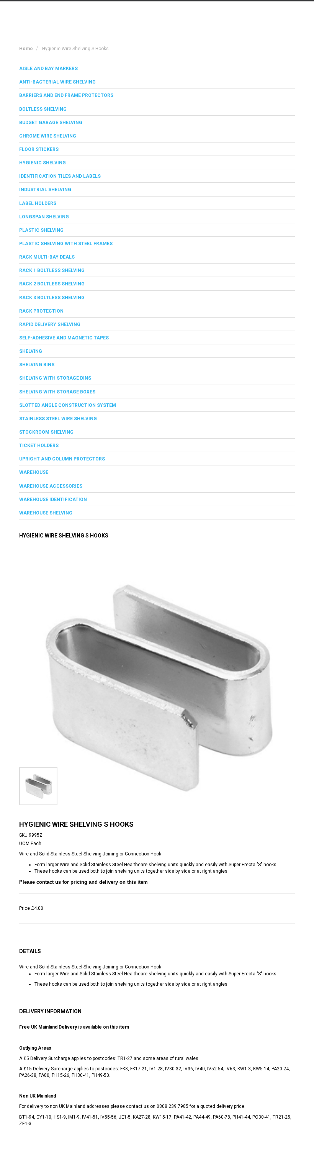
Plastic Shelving (41, 230)
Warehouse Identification (53, 499)
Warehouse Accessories (50, 486)
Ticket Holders (39, 445)
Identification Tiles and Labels (60, 176)
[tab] (157, 69)
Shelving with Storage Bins (55, 378)
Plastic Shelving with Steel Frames (66, 243)
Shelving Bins (36, 364)
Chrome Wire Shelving (47, 136)
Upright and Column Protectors (62, 459)
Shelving (30, 351)
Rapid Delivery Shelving (49, 324)
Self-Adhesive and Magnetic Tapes (64, 338)
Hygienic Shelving (42, 162)
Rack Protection (41, 311)
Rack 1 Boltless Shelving (52, 270)
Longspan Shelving (44, 217)
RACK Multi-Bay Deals (47, 257)
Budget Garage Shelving (50, 122)
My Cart (223, 12)
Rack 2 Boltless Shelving (52, 284)
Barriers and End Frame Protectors (66, 95)
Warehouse (33, 472)
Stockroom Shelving (46, 432)
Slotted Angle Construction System (67, 405)
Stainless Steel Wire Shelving (58, 418)
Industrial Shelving (45, 189)
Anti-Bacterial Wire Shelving (57, 82)
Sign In (256, 12)
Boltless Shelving (43, 109)
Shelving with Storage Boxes (57, 392)
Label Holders (37, 203)
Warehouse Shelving (45, 513)
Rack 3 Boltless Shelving (52, 297)
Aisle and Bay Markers (48, 68)
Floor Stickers (39, 149)
